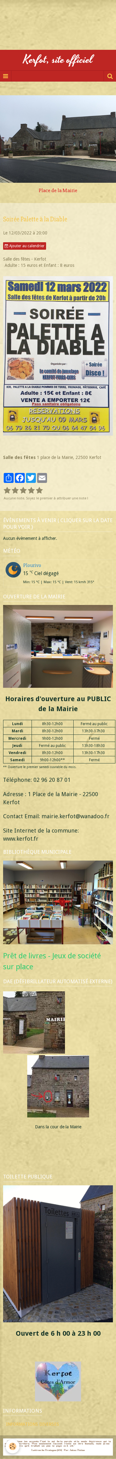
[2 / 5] (15, 491)
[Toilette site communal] (58, 1253)
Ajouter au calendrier (26, 246)
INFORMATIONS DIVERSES (32, 1424)
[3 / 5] (23, 491)
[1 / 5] (7, 491)
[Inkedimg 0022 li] (58, 1053)
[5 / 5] (39, 491)
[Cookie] (12, 1446)
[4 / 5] (31, 491)
